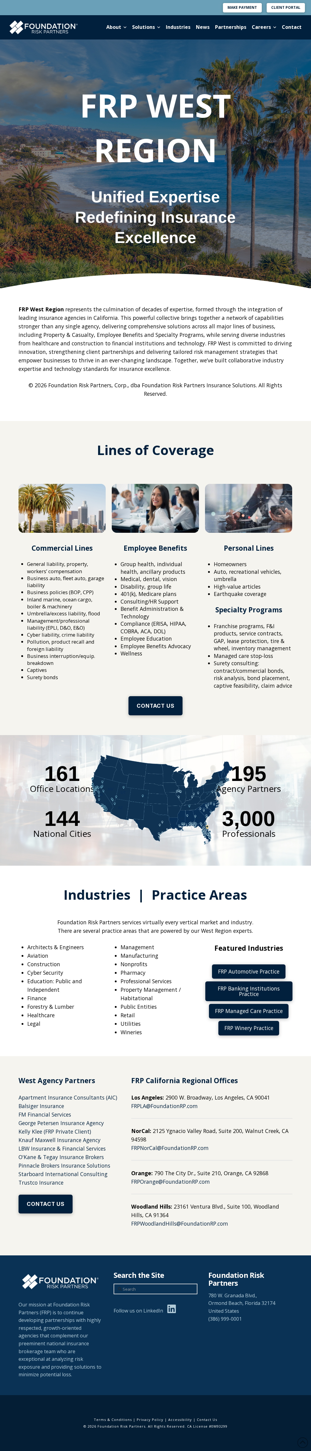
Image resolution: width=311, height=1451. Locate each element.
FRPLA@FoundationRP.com (164, 1106)
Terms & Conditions (113, 1419)
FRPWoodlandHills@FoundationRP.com (179, 1223)
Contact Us (207, 1419)
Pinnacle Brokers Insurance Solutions (64, 1165)
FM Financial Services (45, 1114)
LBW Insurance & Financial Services (62, 1148)
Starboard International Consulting (63, 1174)
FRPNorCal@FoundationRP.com (170, 1148)
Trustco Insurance (41, 1182)
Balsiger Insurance (41, 1106)
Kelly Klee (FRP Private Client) (55, 1131)
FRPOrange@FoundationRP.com (170, 1181)
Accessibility (180, 1419)
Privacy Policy (150, 1419)
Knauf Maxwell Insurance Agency (60, 1140)
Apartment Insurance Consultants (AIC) (68, 1097)
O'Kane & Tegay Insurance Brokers (61, 1157)
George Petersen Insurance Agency (61, 1123)
